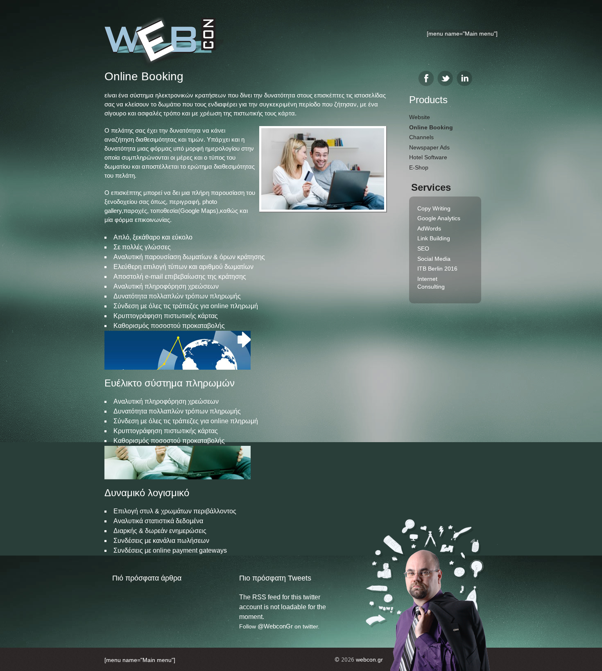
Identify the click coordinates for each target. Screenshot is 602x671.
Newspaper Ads (429, 147)
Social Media (433, 258)
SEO (423, 248)
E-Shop (418, 167)
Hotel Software (428, 157)
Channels (421, 137)
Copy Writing (433, 208)
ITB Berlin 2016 (437, 268)
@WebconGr (275, 626)
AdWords (429, 228)
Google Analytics (438, 218)
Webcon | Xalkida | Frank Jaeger (164, 42)
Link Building (433, 238)
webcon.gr (369, 659)
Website (419, 117)
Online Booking (431, 127)
